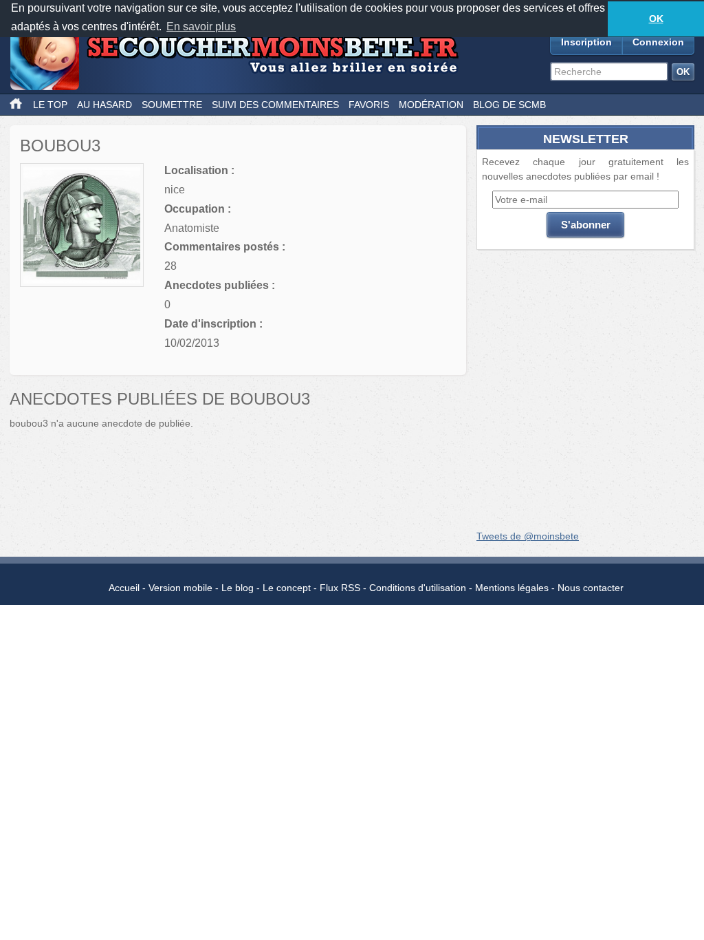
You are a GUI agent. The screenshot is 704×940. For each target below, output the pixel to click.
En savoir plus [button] (201, 26)
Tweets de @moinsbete (527, 536)
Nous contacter (591, 587)
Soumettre (172, 104)
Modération (431, 104)
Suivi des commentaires (275, 104)
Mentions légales (512, 587)
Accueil (124, 587)
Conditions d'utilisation (417, 587)
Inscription (586, 41)
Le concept (287, 587)
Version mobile (180, 587)
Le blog (237, 587)
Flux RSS (340, 587)
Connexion (658, 41)
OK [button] (656, 18)
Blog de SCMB (509, 104)
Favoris (369, 104)
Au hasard (104, 104)
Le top (50, 104)
